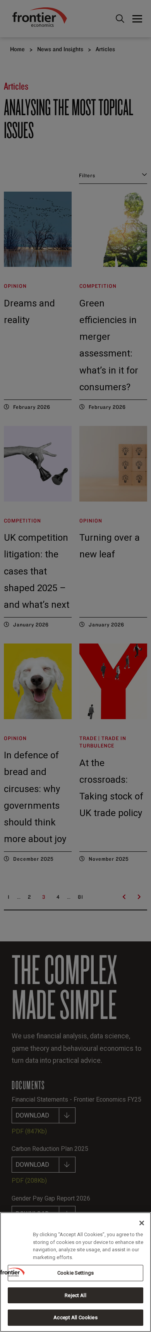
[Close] (141, 1223)
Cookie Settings (75, 1273)
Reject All (75, 1295)
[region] (75, 1272)
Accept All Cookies (75, 1317)
